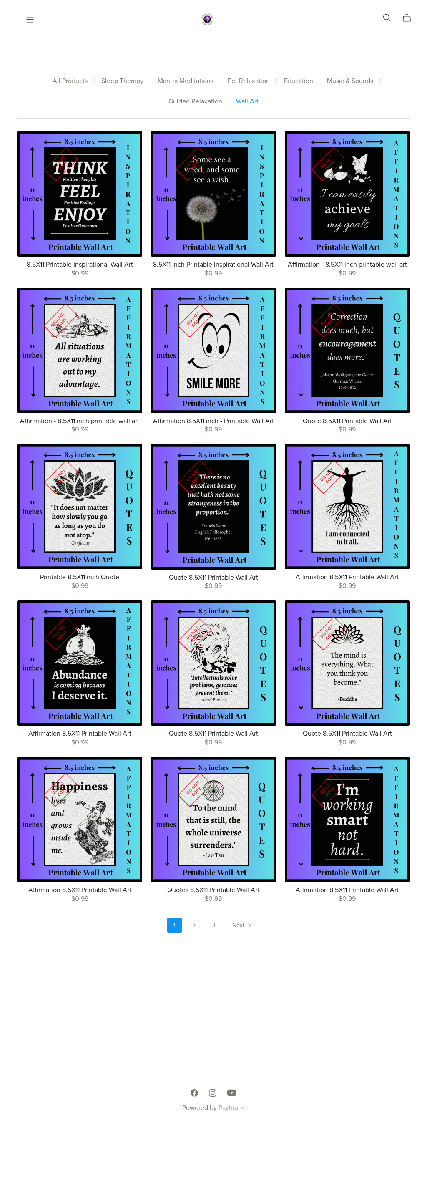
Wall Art (247, 102)
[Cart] (410, 18)
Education (298, 81)
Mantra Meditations (186, 81)
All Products (70, 81)
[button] (242, 1109)
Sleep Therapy (122, 81)
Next (239, 925)
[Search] (387, 18)
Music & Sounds (350, 81)
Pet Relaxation (249, 81)
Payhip (228, 1108)
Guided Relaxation (195, 102)
